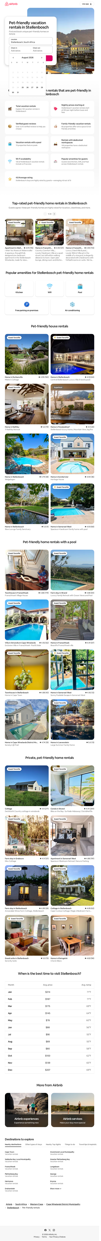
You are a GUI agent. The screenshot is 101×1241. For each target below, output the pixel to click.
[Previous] (45, 214)
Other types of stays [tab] (33, 1144)
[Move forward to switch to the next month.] (41, 57)
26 (27, 87)
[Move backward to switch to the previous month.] (13, 57)
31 (18, 92)
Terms (44, 1237)
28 (37, 87)
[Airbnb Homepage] (11, 4)
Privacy (36, 1237)
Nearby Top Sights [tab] (53, 1144)
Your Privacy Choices (57, 1237)
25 (23, 87)
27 (32, 87)
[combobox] (31, 42)
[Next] (54, 214)
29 (42, 87)
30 (13, 92)
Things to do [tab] (70, 1144)
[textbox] (20, 50)
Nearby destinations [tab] (13, 1144)
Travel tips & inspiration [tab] (88, 1144)
